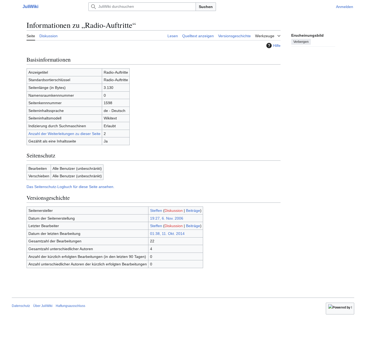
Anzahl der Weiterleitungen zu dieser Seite (64, 134)
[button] (14, 6)
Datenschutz (21, 306)
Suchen (206, 7)
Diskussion (174, 210)
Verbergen (301, 41)
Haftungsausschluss (70, 306)
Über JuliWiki (43, 306)
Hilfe (277, 45)
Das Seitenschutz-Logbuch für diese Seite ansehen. (70, 187)
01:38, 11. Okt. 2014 (167, 233)
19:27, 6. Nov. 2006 (166, 218)
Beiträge (193, 210)
